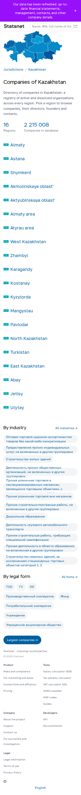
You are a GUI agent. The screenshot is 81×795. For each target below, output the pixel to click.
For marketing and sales (18, 677)
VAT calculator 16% (55, 684)
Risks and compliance (16, 671)
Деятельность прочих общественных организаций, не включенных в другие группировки (35, 472)
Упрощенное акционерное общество (33, 625)
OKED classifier (52, 690)
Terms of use (11, 766)
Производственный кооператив (30, 596)
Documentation (52, 725)
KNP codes (50, 697)
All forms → (70, 577)
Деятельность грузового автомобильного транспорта (36, 527)
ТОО (9, 587)
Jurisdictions (13, 69)
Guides (47, 703)
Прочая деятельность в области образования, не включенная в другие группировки (40, 548)
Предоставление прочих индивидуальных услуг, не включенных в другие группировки (39, 450)
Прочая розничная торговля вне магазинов (38, 496)
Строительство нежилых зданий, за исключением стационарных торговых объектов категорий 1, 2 (35, 561)
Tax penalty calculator (57, 677)
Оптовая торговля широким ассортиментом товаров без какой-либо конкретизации (39, 439)
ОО (32, 587)
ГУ (21, 587)
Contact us (10, 732)
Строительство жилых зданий (28, 459)
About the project (14, 719)
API (45, 719)
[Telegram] (4, 781)
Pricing (7, 690)
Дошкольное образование (25, 516)
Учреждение (15, 615)
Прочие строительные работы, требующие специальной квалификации (38, 537)
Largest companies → (22, 640)
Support (8, 725)
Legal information (14, 759)
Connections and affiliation (19, 684)
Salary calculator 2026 (57, 671)
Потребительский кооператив (28, 606)
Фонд (65, 596)
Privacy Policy (12, 772)
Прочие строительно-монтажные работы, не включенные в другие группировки (39, 507)
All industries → (66, 428)
